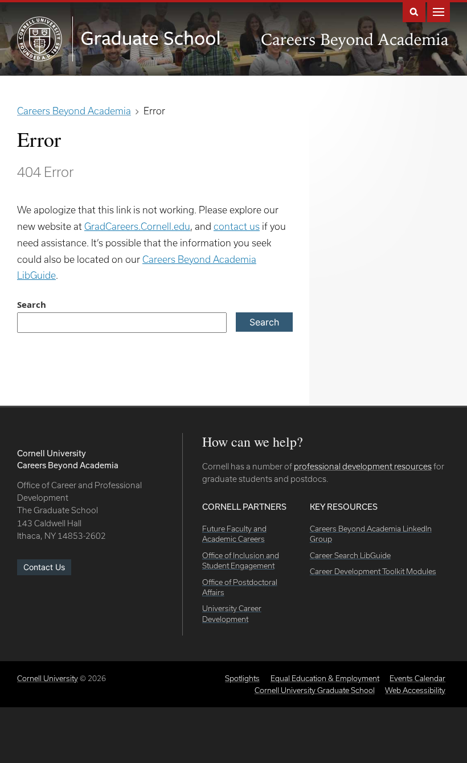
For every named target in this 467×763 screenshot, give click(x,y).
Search (414, 11)
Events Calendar (417, 678)
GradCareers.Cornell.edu (137, 226)
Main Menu (438, 11)
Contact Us (44, 567)
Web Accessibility (415, 690)
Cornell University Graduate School (315, 690)
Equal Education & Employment (325, 678)
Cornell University (47, 678)
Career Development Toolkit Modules (373, 571)
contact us (237, 226)
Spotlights (242, 678)
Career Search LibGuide (350, 555)
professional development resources (363, 466)
